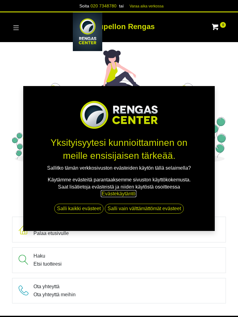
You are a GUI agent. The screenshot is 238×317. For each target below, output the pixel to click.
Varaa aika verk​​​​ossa (147, 6)
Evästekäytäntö (118, 193)
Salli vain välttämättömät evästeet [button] (144, 208)
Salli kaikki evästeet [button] (79, 208)
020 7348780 (103, 5)
